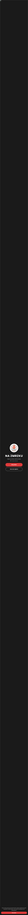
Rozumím (14, 912)
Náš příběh (14, 464)
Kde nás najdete (14, 469)
